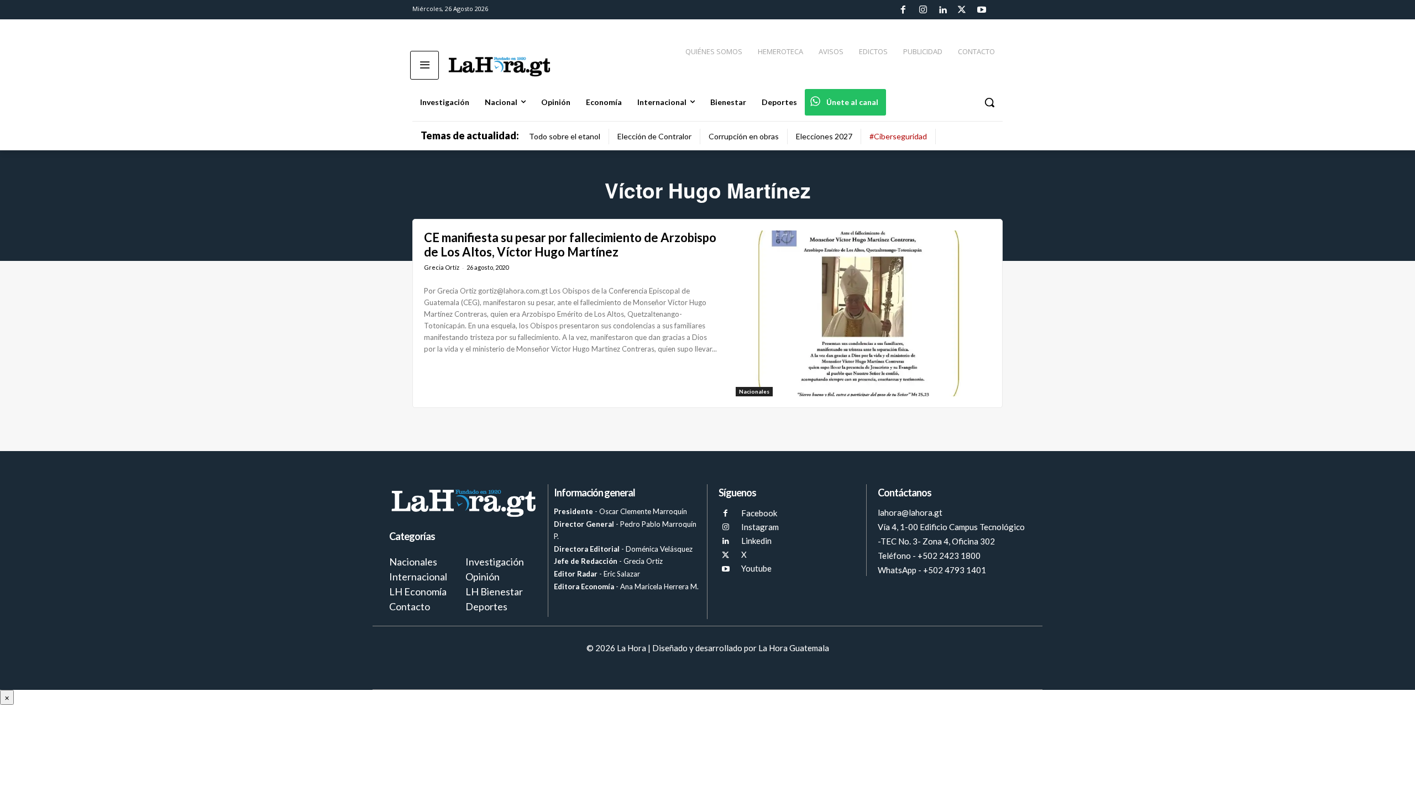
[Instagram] (922, 10)
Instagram (760, 527)
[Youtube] (981, 10)
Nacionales (754, 391)
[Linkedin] (942, 10)
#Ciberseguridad (898, 136)
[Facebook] (903, 10)
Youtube (756, 568)
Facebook (759, 513)
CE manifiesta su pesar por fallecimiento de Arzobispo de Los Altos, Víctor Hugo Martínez (570, 244)
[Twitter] (961, 10)
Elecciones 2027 (824, 136)
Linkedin (756, 541)
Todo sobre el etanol (564, 136)
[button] (989, 102)
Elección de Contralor (654, 136)
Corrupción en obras (744, 136)
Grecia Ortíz (441, 267)
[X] (725, 555)
